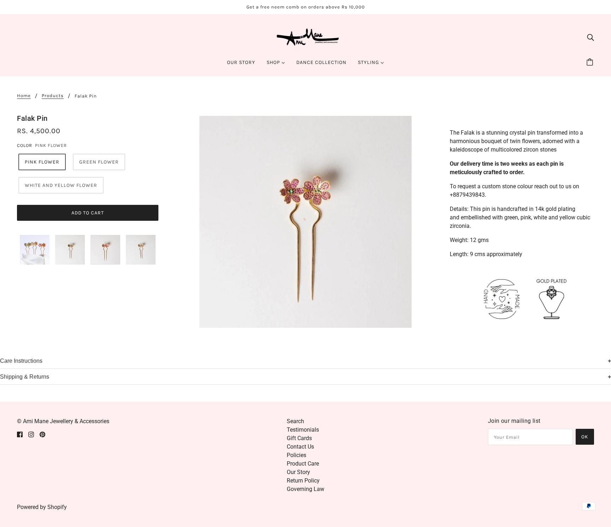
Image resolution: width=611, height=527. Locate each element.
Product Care (303, 463)
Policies (296, 455)
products (53, 95)
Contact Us (300, 446)
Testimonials (303, 429)
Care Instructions (21, 361)
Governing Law (305, 489)
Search (295, 421)
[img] (590, 37)
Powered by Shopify (42, 507)
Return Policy (303, 480)
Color (24, 145)
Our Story (298, 472)
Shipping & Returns (24, 377)
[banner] (305, 36)
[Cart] (591, 62)
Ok (584, 437)
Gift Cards (299, 438)
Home (24, 95)
